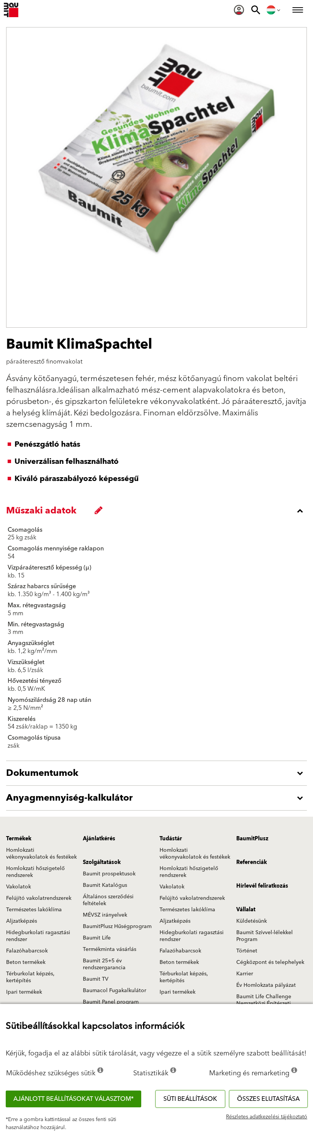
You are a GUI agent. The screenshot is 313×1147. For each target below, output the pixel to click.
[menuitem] (239, 9)
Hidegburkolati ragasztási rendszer (38, 936)
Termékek (18, 838)
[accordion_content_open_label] (158, 773)
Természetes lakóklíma (34, 909)
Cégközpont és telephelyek (270, 962)
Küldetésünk (251, 921)
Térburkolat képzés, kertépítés (30, 977)
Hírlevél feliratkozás (262, 886)
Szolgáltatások (102, 862)
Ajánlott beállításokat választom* (73, 1099)
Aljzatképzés (21, 921)
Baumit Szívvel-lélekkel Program (264, 936)
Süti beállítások (190, 1099)
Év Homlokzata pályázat (266, 985)
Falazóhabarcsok (27, 951)
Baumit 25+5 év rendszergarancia (104, 964)
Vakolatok (18, 886)
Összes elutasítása (268, 1099)
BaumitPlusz (252, 838)
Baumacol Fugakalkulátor (114, 990)
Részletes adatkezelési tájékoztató (266, 1116)
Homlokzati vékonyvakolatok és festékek (41, 854)
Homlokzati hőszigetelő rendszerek (35, 872)
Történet (246, 951)
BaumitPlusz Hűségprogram (117, 926)
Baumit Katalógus (105, 885)
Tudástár (171, 838)
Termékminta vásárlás (109, 949)
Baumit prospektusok (109, 873)
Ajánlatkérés (99, 838)
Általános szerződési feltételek (108, 900)
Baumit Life (97, 938)
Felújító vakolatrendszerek (38, 898)
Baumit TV (95, 979)
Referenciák (251, 862)
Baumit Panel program (111, 1002)
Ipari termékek (24, 992)
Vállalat (245, 909)
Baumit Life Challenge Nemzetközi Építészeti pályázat (263, 1003)
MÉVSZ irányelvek (105, 915)
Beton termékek (25, 962)
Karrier (244, 973)
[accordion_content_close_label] (158, 511)
